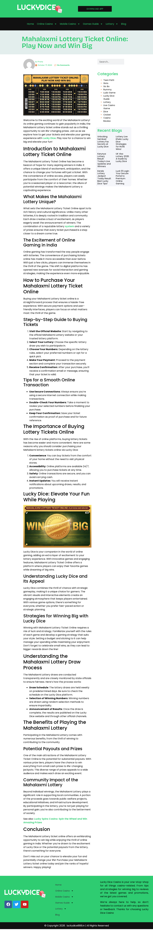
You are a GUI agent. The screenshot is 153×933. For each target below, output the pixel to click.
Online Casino (45, 24)
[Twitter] (16, 904)
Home (30, 24)
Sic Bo (106, 86)
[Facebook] (8, 904)
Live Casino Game (109, 107)
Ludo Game (109, 92)
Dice (105, 111)
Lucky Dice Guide (108, 97)
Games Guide (91, 24)
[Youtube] (24, 904)
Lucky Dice (49, 138)
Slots (105, 83)
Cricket (107, 114)
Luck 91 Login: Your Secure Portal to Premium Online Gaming (122, 177)
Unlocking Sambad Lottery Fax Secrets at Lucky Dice (103, 141)
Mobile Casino (68, 24)
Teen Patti (108, 80)
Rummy (107, 89)
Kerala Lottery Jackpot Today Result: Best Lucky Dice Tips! (104, 177)
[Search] (127, 62)
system (69, 226)
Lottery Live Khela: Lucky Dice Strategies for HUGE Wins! (122, 143)
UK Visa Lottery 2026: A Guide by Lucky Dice (122, 157)
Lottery (110, 24)
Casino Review (107, 119)
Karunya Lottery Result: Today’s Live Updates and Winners (104, 160)
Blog (123, 24)
